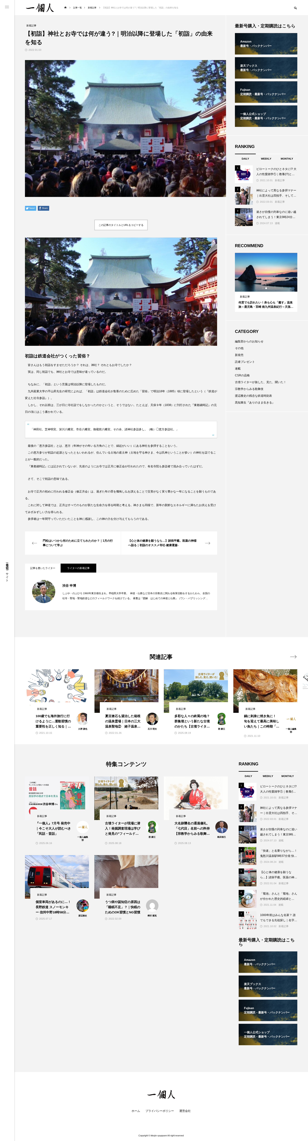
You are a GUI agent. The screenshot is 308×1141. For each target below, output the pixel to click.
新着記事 (280, 180)
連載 (277, 223)
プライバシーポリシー (159, 1111)
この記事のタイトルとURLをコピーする (121, 225)
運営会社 (185, 1111)
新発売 (239, 355)
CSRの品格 (242, 375)
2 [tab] (266, 288)
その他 (239, 348)
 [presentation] (293, 656)
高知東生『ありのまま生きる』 (255, 402)
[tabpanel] (266, 282)
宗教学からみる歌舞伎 (249, 388)
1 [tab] (263, 288)
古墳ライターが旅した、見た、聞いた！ (260, 382)
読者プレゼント (245, 361)
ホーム (136, 1111)
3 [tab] (269, 288)
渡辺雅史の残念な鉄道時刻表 (253, 395)
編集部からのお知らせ (249, 341)
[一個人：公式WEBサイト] (40, 7)
